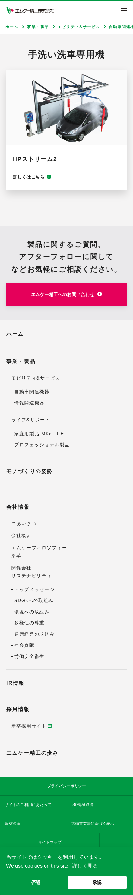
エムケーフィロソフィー (39, 547)
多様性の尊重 (29, 622)
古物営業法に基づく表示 (92, 823)
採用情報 (18, 709)
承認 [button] (97, 882)
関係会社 (21, 567)
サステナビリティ (31, 575)
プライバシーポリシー (66, 786)
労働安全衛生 (29, 656)
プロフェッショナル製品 (42, 444)
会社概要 (21, 535)
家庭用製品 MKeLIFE (39, 433)
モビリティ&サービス (35, 378)
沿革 (16, 555)
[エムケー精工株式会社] (30, 10)
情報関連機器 (29, 402)
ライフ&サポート (30, 419)
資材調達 (12, 823)
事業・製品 (21, 361)
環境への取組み (32, 611)
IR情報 (15, 683)
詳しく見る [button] (85, 865)
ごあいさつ (23, 523)
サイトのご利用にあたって (28, 805)
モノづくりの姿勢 (29, 471)
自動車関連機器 (32, 391)
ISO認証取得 (82, 805)
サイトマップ (49, 842)
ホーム (15, 334)
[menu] (124, 10)
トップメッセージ (34, 589)
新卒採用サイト (29, 725)
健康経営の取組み (34, 634)
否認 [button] (35, 882)
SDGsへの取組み (34, 600)
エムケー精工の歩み (32, 753)
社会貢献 (24, 645)
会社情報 (18, 507)
